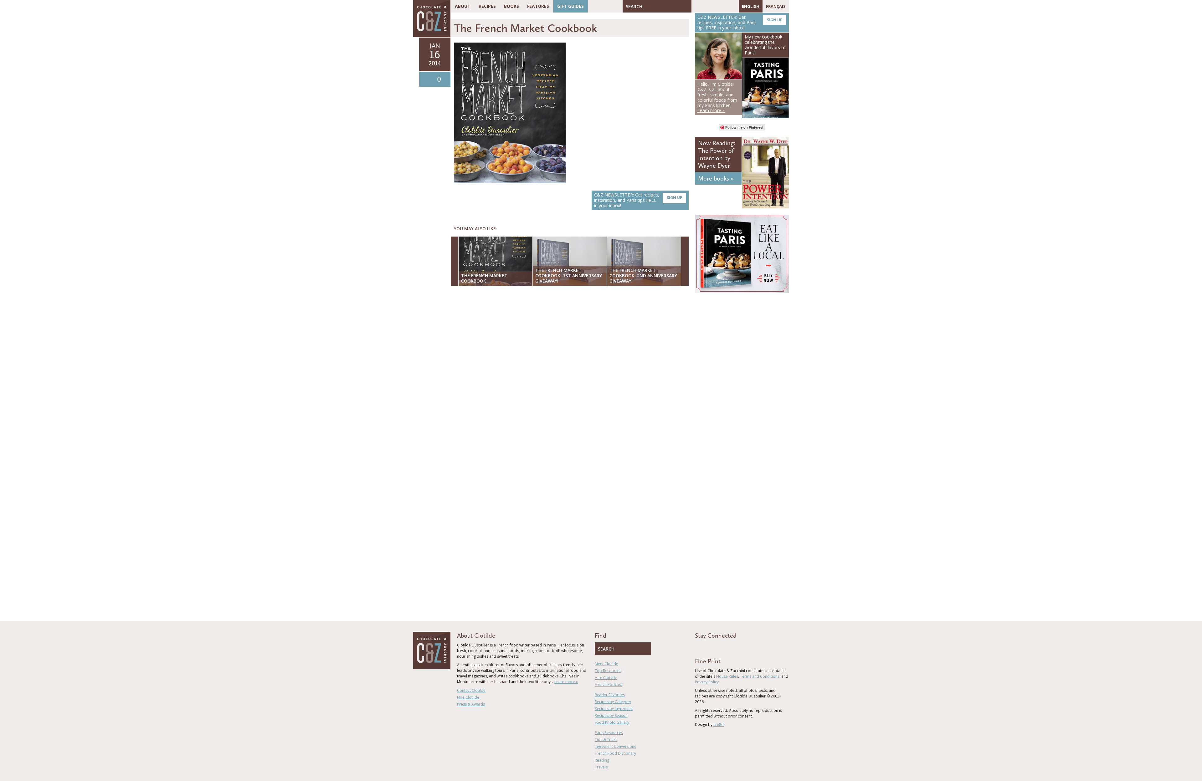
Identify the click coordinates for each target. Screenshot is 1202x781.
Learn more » (566, 681)
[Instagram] (723, 6)
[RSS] (732, 6)
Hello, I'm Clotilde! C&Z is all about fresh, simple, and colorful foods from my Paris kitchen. (717, 97)
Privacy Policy (707, 682)
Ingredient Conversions (615, 746)
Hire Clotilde (468, 697)
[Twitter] (705, 6)
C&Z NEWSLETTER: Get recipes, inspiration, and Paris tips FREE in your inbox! (638, 200)
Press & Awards (471, 704)
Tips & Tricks (606, 739)
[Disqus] (571, 371)
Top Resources (608, 670)
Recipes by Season (611, 715)
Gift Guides (570, 6)
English (750, 6)
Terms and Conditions (759, 676)
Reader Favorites (610, 694)
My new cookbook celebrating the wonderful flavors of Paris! (765, 44)
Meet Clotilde (606, 663)
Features (538, 6)
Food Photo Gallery (612, 722)
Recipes (487, 6)
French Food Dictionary (615, 753)
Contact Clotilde (471, 690)
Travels (601, 767)
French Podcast (608, 684)
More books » (716, 178)
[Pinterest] (714, 6)
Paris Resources (609, 732)
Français (776, 6)
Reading (602, 760)
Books (511, 6)
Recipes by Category (613, 701)
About (462, 6)
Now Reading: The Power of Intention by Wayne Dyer (716, 154)
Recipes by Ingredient (614, 708)
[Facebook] (696, 6)
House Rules (727, 676)
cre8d (718, 724)
